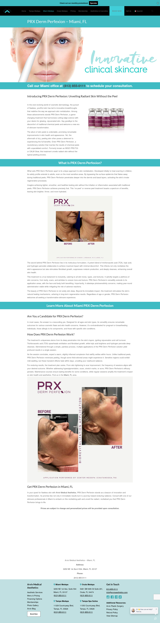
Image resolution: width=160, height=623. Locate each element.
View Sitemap (112, 615)
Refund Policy (112, 612)
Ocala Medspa (87, 584)
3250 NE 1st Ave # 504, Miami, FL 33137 (80, 569)
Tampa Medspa (62, 601)
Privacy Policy (112, 609)
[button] (158, 3)
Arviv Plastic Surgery (115, 606)
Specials (93, 3)
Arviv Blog (31, 608)
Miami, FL (68, 375)
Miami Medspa (61, 584)
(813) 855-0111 (74, 85)
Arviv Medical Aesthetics (66, 492)
